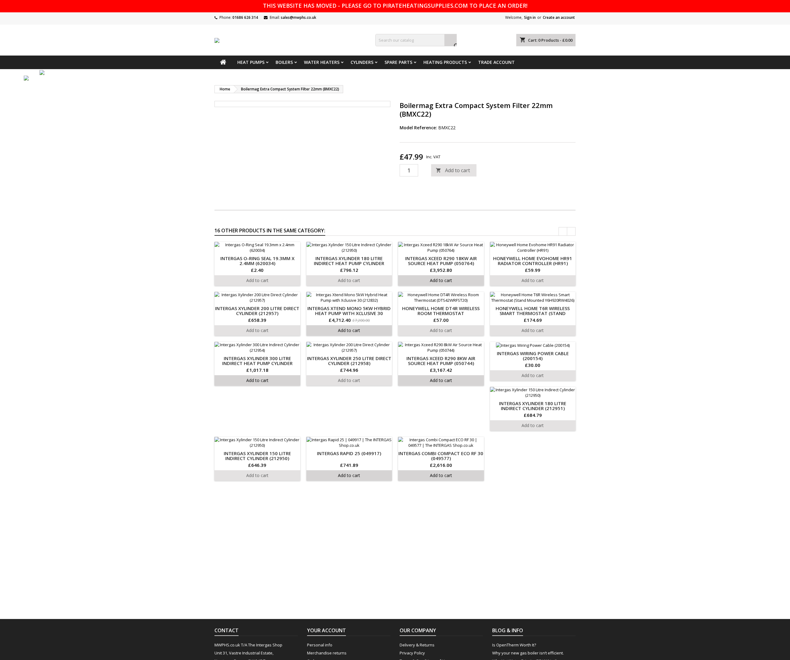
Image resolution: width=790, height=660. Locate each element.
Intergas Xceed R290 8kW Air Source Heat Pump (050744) (440, 360)
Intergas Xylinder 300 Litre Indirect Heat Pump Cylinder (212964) (257, 363)
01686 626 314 (245, 17)
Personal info (319, 645)
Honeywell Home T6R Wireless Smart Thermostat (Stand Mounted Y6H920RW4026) (533, 313)
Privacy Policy (412, 653)
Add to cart (453, 170)
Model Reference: (418, 128)
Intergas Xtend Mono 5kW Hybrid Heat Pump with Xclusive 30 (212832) (349, 313)
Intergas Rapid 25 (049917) (349, 453)
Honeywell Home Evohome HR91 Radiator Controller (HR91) (532, 260)
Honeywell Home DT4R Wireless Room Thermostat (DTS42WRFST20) (441, 313)
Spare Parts (398, 62)
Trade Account (496, 62)
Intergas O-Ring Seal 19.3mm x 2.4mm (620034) (257, 260)
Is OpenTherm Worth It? (514, 645)
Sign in (530, 17)
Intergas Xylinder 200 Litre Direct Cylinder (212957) (257, 310)
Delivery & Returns (417, 645)
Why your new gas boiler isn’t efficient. (528, 653)
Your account (326, 630)
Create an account (559, 17)
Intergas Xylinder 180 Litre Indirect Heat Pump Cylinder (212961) (349, 263)
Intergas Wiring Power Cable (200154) (533, 355)
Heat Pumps (250, 62)
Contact (226, 630)
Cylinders (362, 62)
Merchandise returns (327, 653)
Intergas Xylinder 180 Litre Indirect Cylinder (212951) (532, 405)
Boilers (284, 62)
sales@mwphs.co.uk (298, 17)
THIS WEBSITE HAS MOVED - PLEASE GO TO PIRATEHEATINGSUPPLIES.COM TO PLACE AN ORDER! (395, 5)
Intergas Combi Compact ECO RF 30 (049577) (440, 455)
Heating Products (445, 62)
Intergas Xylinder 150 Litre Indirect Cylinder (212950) (257, 455)
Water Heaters (321, 62)
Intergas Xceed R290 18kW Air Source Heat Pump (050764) (441, 260)
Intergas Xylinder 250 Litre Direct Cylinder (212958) (349, 360)
